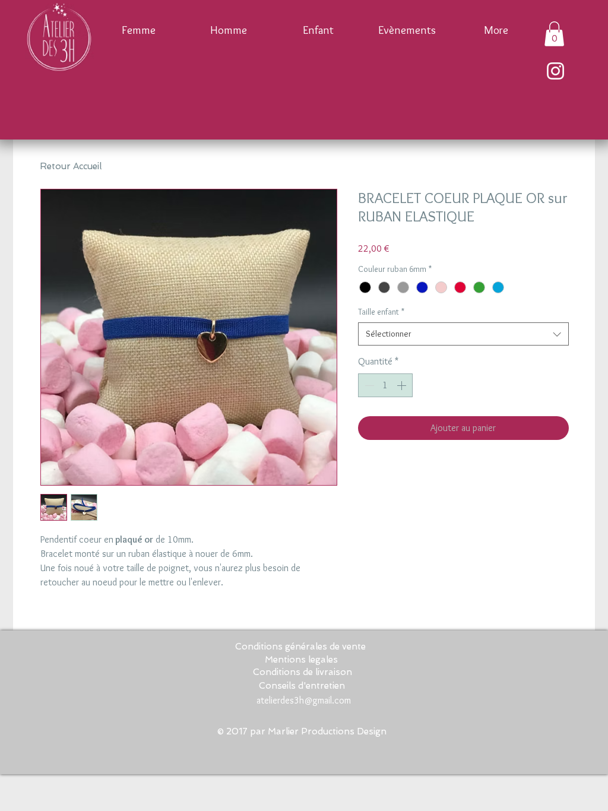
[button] (554, 33)
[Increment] (402, 385)
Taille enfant (381, 311)
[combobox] (463, 334)
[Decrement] (368, 385)
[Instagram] (555, 71)
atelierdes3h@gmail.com (303, 700)
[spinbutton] (385, 385)
